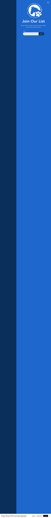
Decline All (39, 516)
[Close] (49, 516)
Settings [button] (33, 516)
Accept (45, 516)
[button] (48, 3)
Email (24, 31)
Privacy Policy (23, 516)
